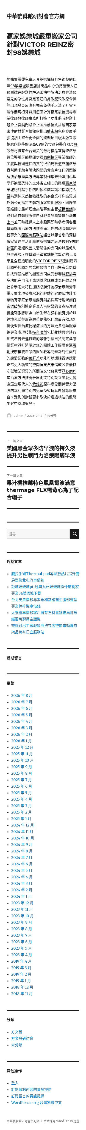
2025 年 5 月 (21, 792)
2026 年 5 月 (21, 715)
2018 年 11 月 (22, 993)
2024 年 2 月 (21, 890)
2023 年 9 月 (21, 922)
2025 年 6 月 (21, 786)
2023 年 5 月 (21, 948)
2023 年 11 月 (22, 909)
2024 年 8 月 (22, 851)
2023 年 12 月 (22, 903)
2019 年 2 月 (21, 974)
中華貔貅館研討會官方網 (36, 16)
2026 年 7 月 (21, 702)
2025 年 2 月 (21, 812)
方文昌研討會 (22, 1038)
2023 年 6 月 (21, 941)
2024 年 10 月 (22, 838)
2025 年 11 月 (22, 753)
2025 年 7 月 (21, 779)
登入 (15, 1083)
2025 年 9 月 (21, 766)
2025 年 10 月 (22, 760)
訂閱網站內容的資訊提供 (31, 1089)
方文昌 (16, 1032)
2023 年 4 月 (21, 954)
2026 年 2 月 (21, 734)
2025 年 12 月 (22, 747)
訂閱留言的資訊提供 (27, 1096)
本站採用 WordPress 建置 (61, 1121)
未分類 (51, 415)
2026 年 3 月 (21, 728)
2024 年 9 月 (22, 844)
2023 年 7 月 (21, 935)
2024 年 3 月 (21, 883)
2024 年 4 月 (22, 877)
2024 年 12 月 (22, 825)
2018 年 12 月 (22, 987)
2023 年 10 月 (22, 916)
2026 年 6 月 (22, 708)
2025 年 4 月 (21, 799)
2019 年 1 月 (21, 980)
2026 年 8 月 (22, 695)
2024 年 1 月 (21, 896)
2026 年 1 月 (21, 741)
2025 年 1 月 (21, 818)
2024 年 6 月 (22, 864)
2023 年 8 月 (21, 929)
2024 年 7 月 (21, 857)
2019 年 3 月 (21, 967)
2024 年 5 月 (21, 870)
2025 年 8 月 (21, 773)
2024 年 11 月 (22, 831)
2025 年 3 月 (21, 805)
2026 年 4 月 (22, 721)
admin (18, 415)
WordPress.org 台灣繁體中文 (36, 1102)
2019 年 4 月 (21, 961)
